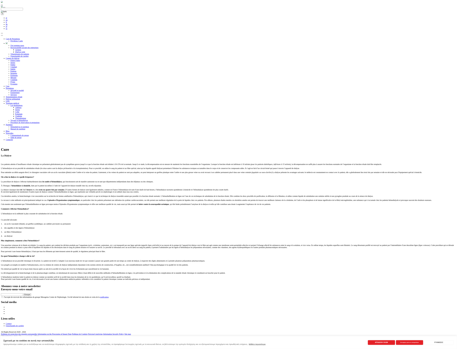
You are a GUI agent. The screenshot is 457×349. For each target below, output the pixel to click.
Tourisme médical (12, 103)
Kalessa (13, 71)
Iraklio (12, 69)
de (6, 24)
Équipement (15, 93)
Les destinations (16, 105)
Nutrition (9, 125)
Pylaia (12, 82)
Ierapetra (13, 73)
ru (6, 29)
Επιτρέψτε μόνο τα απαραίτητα (409, 342)
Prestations (10, 88)
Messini (13, 78)
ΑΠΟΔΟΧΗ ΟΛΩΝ (381, 342)
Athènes (18, 108)
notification (104, 297)
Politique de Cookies (79, 334)
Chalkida (13, 80)
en (6, 20)
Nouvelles (9, 133)
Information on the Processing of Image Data (54, 334)
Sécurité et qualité (17, 90)
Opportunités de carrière (19, 56)
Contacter (9, 140)
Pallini (12, 65)
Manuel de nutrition (17, 129)
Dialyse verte (20, 52)
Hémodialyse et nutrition (19, 127)
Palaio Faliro (15, 60)
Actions (18, 50)
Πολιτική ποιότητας (95, 334)
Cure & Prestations (13, 39)
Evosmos (13, 84)
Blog (7, 131)
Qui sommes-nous (17, 45)
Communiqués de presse (19, 135)
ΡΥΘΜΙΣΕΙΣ (438, 342)
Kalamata (14, 75)
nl (6, 26)
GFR (8, 101)
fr (2, 14)
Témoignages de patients (19, 54)
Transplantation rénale (14, 97)
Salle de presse (16, 138)
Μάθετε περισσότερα (257, 344)
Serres (12, 63)
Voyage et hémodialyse (19, 120)
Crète (17, 112)
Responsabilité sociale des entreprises (24, 48)
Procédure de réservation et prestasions (25, 123)
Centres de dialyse (12, 58)
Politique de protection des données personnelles (19, 334)
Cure (7, 86)
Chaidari (13, 67)
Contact (9, 324)
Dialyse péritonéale (13, 99)
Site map (127, 334)
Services (13, 95)
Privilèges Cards (16, 41)
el (6, 18)
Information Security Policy (113, 334)
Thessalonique (20, 118)
